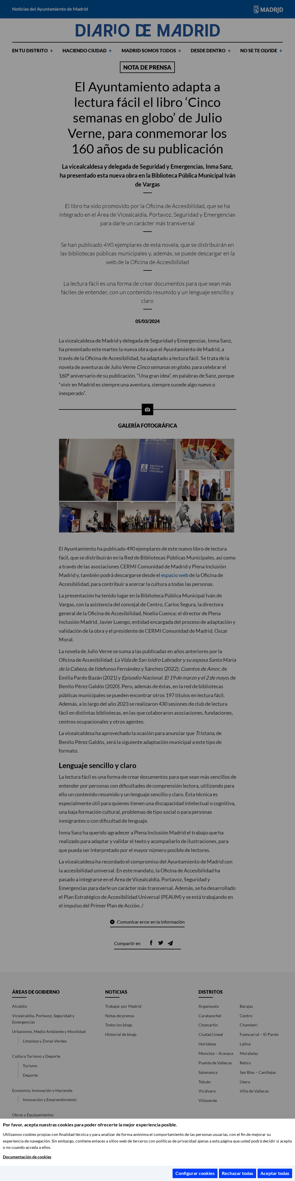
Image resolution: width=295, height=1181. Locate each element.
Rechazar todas (237, 1173)
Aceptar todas (274, 1173)
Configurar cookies (195, 1173)
